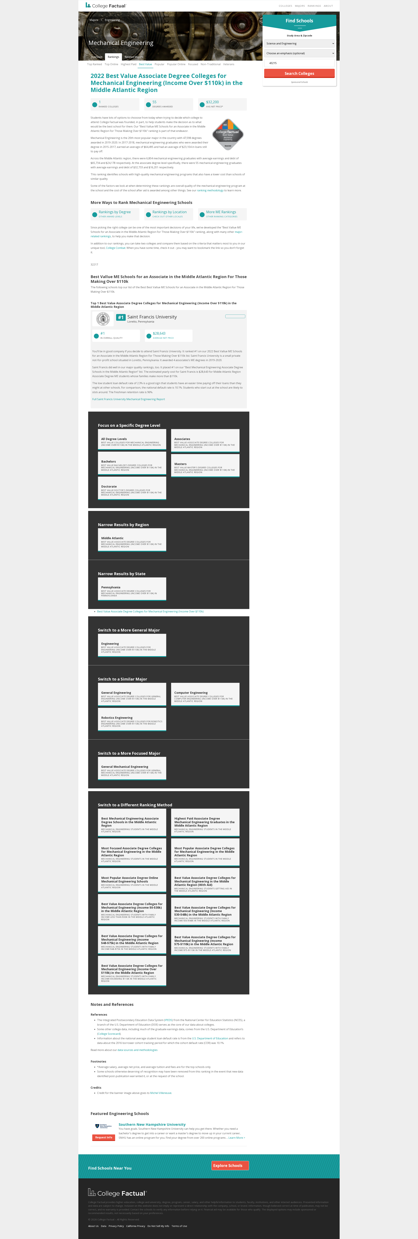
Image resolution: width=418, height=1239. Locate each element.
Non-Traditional (211, 64)
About (328, 5)
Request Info (103, 1137)
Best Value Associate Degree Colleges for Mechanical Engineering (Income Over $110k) (150, 611)
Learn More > (236, 1137)
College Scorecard (109, 1034)
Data (103, 1226)
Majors (300, 5)
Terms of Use (179, 1226)
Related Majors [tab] (134, 57)
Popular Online (176, 64)
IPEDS (168, 1020)
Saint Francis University (152, 317)
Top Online (111, 64)
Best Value (145, 64)
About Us (93, 1226)
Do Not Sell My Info (158, 1226)
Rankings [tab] (113, 57)
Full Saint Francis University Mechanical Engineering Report (128, 399)
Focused (193, 64)
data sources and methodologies (138, 1050)
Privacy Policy (116, 1226)
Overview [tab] (96, 57)
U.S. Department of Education (210, 1038)
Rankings (314, 5)
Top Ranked (94, 64)
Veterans (228, 64)
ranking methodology (210, 190)
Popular (159, 64)
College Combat (115, 248)
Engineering (112, 20)
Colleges (285, 5)
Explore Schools (227, 1165)
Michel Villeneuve (160, 1093)
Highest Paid (128, 64)
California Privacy (135, 1226)
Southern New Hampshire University (152, 1124)
